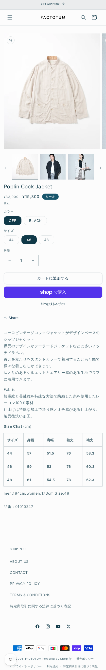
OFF (12, 220)
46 (29, 240)
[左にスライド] (5, 168)
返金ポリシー (85, 658)
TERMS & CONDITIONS (30, 595)
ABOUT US (19, 561)
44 (13, 240)
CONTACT (19, 572)
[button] (9, 17)
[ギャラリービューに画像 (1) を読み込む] (25, 167)
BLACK (35, 220)
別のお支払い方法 (53, 304)
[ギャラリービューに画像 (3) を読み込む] (81, 167)
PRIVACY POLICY (25, 583)
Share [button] (14, 318)
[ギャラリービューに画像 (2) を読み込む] (53, 167)
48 (48, 240)
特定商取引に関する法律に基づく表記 (40, 606)
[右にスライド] (100, 168)
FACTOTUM (33, 658)
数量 (7, 251)
